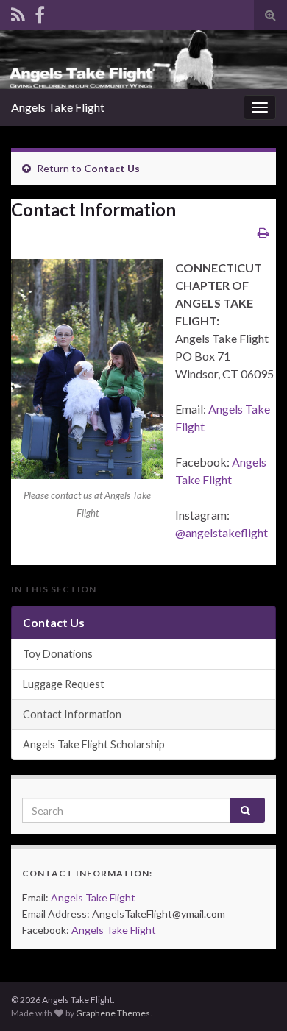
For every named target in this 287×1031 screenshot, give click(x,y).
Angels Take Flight (57, 107)
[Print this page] (263, 232)
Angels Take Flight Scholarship (94, 744)
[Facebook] (40, 12)
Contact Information (72, 714)
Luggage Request (63, 684)
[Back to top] (253, 997)
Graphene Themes (113, 1012)
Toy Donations (58, 654)
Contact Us (112, 168)
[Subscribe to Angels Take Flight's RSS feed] (18, 12)
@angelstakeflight (221, 532)
